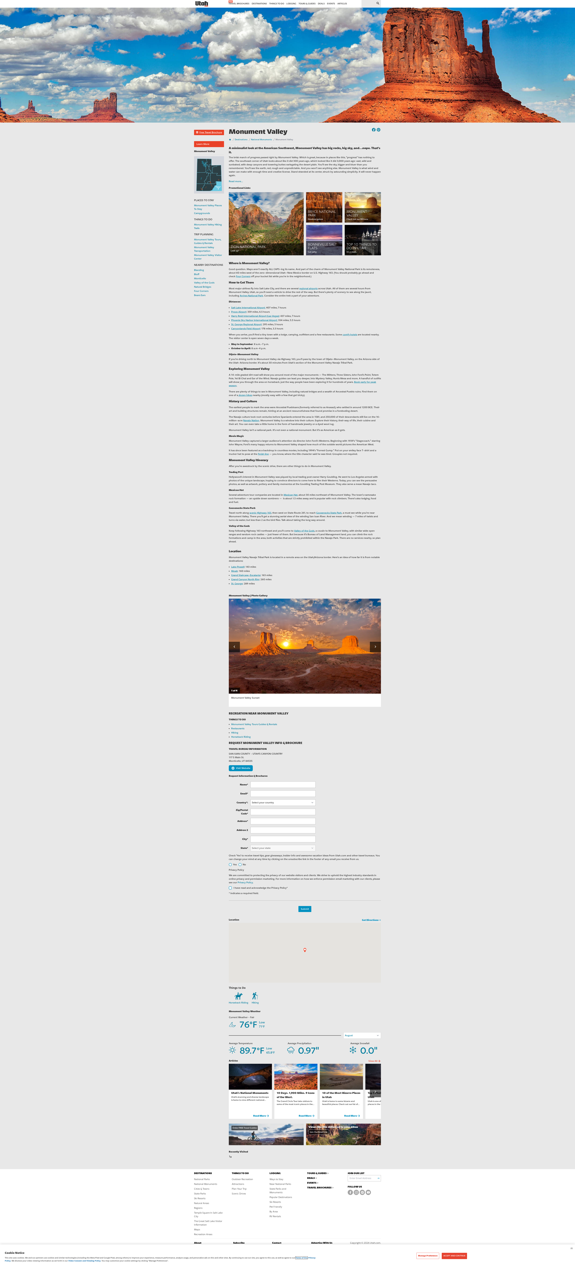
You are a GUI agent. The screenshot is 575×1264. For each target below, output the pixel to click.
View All (374, 1061)
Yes (235, 864)
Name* (244, 784)
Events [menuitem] (331, 3)
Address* (242, 821)
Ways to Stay (276, 1179)
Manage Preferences (427, 1256)
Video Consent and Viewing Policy (84, 1261)
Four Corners (201, 291)
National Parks (202, 1179)
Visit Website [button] (240, 768)
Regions (198, 1208)
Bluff (196, 274)
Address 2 (242, 830)
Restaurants (237, 728)
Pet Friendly (276, 1206)
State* (244, 848)
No (244, 864)
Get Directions (370, 920)
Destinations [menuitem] (259, 3)
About (197, 1242)
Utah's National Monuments (249, 1093)
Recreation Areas (203, 1234)
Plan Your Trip (239, 1189)
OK (572, 1248)
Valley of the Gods (204, 282)
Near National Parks (280, 1184)
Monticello (200, 278)
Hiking (234, 732)
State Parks (200, 1193)
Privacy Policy (245, 882)
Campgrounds (202, 213)
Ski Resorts (199, 1198)
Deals (311, 1178)
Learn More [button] (202, 144)
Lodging (275, 1173)
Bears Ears (199, 295)
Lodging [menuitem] (291, 3)
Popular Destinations (281, 1197)
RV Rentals (275, 1216)
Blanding (199, 270)
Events (311, 1182)
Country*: (242, 802)
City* (245, 839)
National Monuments (261, 139)
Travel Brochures (319, 1187)
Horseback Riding (241, 737)
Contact (276, 1242)
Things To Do (240, 1173)
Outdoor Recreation (242, 1179)
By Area (274, 1211)
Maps (197, 1229)
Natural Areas (201, 1203)
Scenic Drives (239, 1193)
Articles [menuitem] (342, 3)
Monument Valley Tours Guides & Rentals (254, 724)
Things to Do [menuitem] (276, 3)
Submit (305, 909)
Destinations (241, 139)
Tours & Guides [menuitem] (307, 3)
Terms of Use (301, 1258)
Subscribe (239, 1242)
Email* (244, 793)
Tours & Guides (317, 1173)
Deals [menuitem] (321, 3)
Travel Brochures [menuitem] (239, 3)
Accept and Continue (454, 1256)
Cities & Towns (201, 1189)
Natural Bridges (202, 287)
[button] (209, 132)
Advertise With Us (321, 1242)
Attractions (238, 1184)
